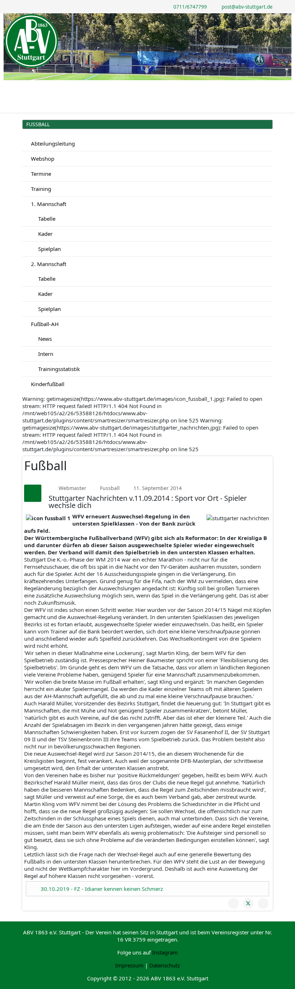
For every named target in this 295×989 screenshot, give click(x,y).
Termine (40, 173)
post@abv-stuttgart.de (247, 7)
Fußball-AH (44, 324)
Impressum (129, 965)
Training (40, 188)
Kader (45, 233)
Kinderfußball (47, 384)
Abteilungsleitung (52, 143)
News (44, 338)
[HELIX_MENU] (270, 86)
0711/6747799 (190, 7)
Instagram (165, 952)
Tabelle (46, 218)
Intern (45, 353)
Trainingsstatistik (58, 368)
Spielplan (49, 248)
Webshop (42, 158)
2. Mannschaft (48, 263)
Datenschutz (164, 965)
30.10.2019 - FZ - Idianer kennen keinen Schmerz (102, 888)
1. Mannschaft (48, 203)
